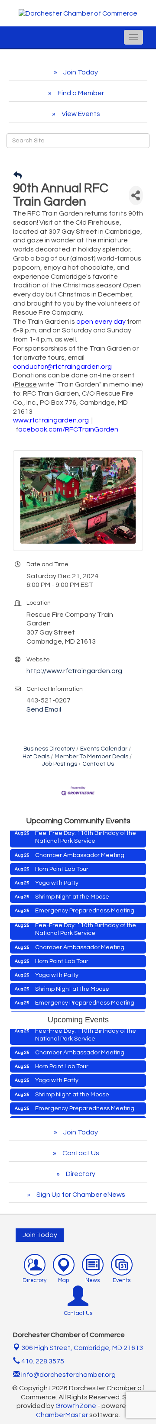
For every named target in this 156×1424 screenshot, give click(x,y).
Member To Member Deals (91, 757)
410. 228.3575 (42, 1361)
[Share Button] (136, 195)
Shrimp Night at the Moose (72, 891)
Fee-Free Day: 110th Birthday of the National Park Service (85, 831)
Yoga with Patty (56, 877)
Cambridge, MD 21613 (82, 1347)
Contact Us (98, 764)
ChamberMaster (62, 1414)
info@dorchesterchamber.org (68, 1374)
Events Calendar (103, 749)
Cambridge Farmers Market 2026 (82, 919)
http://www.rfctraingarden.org (74, 670)
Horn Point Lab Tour (61, 863)
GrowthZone (75, 1405)
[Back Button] (17, 176)
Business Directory (49, 749)
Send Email (43, 709)
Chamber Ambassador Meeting (79, 849)
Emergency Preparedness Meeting (84, 905)
